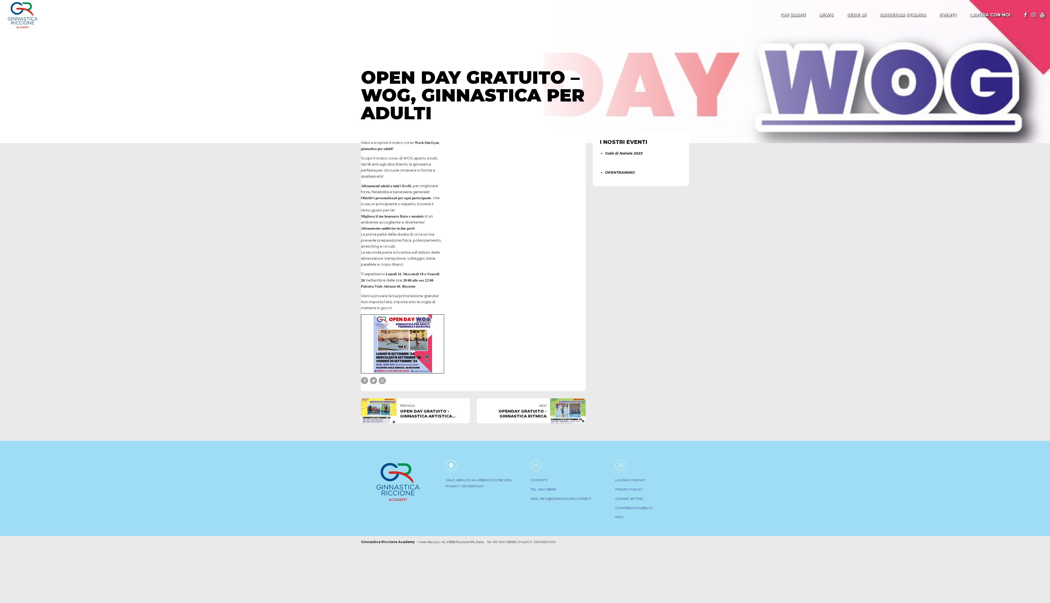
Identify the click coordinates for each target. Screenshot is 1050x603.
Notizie (372, 59)
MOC (619, 517)
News (826, 15)
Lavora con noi (990, 15)
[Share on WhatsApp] (382, 380)
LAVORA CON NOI (630, 480)
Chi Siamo (792, 15)
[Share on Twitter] (373, 380)
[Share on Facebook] (364, 380)
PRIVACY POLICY (629, 489)
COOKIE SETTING (629, 499)
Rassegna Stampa (903, 15)
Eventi (947, 15)
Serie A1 (856, 15)
